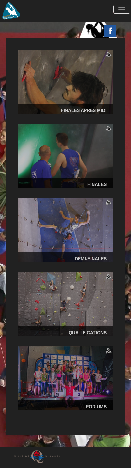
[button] (122, 9)
